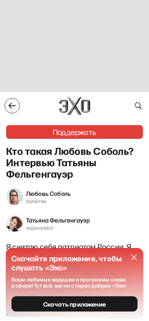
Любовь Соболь (48, 193)
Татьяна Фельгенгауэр (58, 220)
